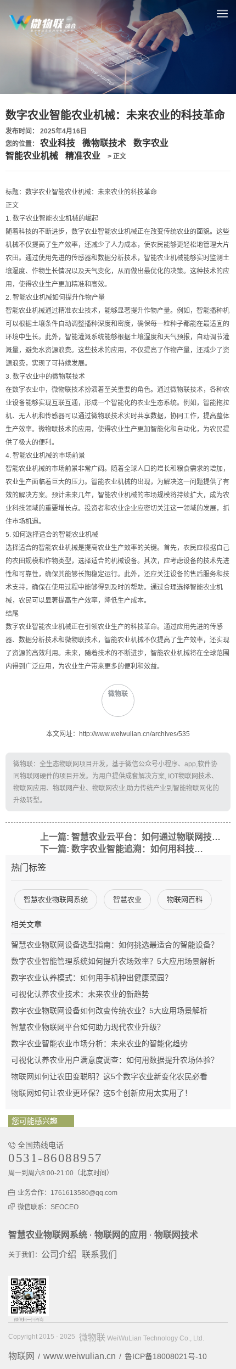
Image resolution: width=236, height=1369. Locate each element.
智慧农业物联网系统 (56, 899)
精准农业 (82, 155)
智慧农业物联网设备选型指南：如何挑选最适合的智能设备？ (114, 944)
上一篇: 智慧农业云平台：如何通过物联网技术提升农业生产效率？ (134, 836)
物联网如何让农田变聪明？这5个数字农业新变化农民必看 (109, 1076)
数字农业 (150, 143)
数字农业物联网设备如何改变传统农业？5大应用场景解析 (109, 1010)
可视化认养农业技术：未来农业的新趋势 (80, 994)
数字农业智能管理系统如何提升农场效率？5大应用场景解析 (113, 961)
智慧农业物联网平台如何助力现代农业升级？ (88, 1027)
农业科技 (57, 143)
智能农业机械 (31, 155)
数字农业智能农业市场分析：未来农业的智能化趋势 (99, 1043)
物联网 (21, 1356)
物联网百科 (185, 899)
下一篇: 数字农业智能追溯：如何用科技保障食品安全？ (124, 849)
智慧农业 (127, 899)
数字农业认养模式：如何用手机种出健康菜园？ (91, 977)
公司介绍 (58, 1254)
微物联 (92, 1337)
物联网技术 (176, 1234)
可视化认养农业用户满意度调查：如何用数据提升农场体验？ (114, 1060)
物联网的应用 (120, 1234)
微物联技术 (104, 143)
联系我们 (99, 1254)
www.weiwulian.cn (79, 1356)
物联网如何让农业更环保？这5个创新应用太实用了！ (101, 1093)
